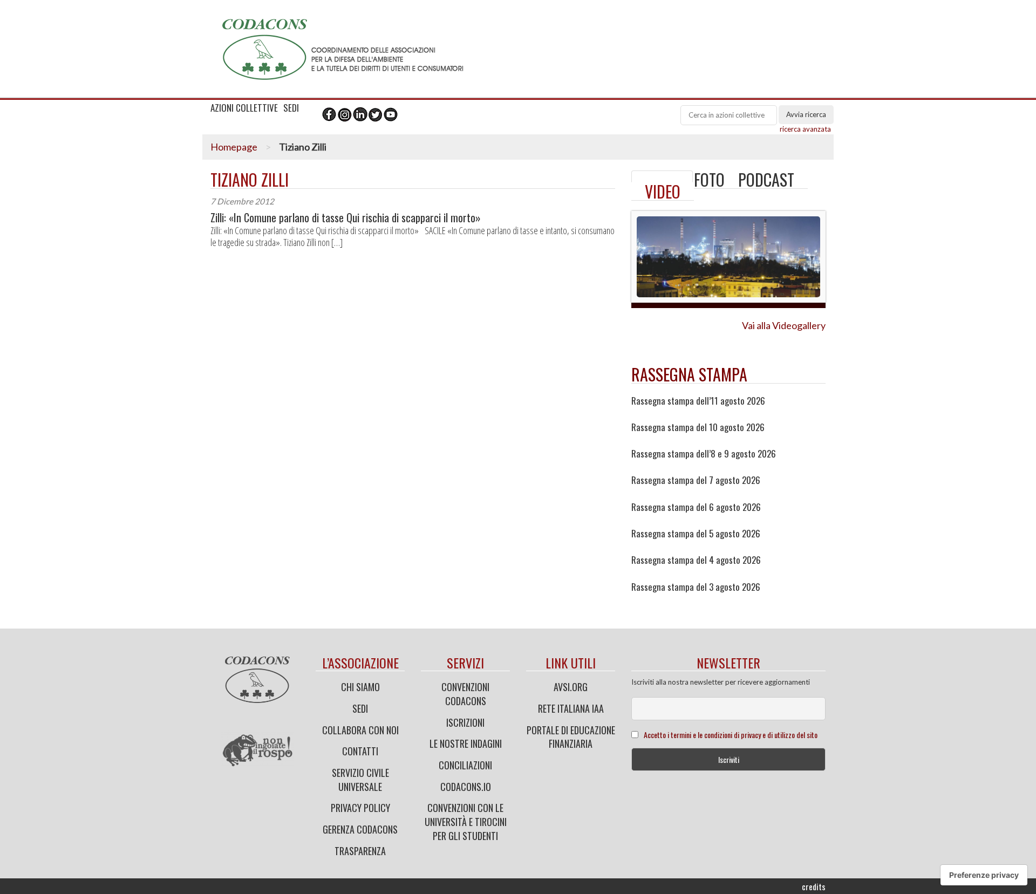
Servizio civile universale (360, 780)
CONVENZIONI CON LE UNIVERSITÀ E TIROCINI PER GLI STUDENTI (466, 821)
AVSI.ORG (571, 687)
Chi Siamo (360, 687)
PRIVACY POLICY (360, 808)
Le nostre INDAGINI (466, 743)
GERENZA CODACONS (360, 829)
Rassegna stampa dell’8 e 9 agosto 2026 (703, 453)
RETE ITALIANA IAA (571, 708)
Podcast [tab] (766, 179)
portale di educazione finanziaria (571, 737)
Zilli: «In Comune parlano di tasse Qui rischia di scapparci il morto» (345, 217)
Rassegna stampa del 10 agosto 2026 (698, 427)
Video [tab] (662, 191)
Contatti (360, 751)
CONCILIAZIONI (465, 765)
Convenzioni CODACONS (465, 694)
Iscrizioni (465, 722)
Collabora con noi (360, 730)
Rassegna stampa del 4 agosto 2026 (696, 560)
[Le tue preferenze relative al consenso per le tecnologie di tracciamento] (983, 875)
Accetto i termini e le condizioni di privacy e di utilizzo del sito (730, 734)
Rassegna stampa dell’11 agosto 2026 (698, 400)
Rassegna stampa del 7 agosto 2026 (695, 480)
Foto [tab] (709, 179)
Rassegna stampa (689, 374)
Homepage (233, 147)
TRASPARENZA (360, 851)
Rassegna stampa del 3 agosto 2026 (695, 587)
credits (814, 886)
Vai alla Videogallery (784, 325)
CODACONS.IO (465, 787)
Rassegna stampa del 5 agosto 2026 (695, 533)
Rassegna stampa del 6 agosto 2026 (696, 507)
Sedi (360, 708)
